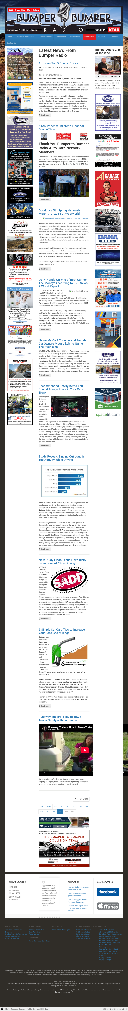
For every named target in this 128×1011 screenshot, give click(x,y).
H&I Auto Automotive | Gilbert (109, 938)
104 (80, 806)
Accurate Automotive (106, 930)
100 (55, 806)
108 (53, 812)
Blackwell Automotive (36, 930)
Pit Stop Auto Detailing (83, 938)
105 (86, 806)
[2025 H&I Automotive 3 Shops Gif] (108, 329)
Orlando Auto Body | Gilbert (108, 949)
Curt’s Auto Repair (35, 932)
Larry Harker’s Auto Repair (61, 930)
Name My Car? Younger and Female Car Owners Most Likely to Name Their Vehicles (62, 344)
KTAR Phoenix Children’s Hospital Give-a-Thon (61, 127)
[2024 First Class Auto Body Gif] (108, 220)
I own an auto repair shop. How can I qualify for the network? (78, 908)
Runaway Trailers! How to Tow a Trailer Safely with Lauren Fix (60, 718)
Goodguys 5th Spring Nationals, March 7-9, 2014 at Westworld (60, 212)
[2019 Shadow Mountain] (20, 64)
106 (41, 812)
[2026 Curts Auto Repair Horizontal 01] (108, 112)
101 (61, 806)
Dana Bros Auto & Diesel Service (110, 934)
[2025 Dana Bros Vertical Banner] (108, 249)
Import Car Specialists (12, 938)
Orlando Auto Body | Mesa (108, 951)
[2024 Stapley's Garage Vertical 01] (20, 270)
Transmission (61, 37)
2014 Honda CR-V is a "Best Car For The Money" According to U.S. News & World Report (63, 283)
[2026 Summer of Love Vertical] (20, 341)
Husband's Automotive (84, 934)
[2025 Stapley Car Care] (20, 236)
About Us (102, 37)
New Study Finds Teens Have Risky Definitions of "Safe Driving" (62, 561)
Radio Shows (75, 37)
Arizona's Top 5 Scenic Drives (58, 63)
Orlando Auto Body (82, 936)
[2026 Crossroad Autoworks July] (20, 167)
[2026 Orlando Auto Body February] (20, 375)
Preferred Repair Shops (25, 37)
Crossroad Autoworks (83, 930)
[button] (39, 917)
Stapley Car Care (105, 958)
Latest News (89, 37)
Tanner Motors (34, 934)
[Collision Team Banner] (64, 848)
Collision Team (46, 37)
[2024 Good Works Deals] (108, 288)
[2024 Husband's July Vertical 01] (108, 367)
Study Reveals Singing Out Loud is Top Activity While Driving (62, 458)
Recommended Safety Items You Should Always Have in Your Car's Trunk (61, 389)
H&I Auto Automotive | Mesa (108, 940)
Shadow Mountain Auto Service (16, 934)
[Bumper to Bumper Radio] (64, 18)
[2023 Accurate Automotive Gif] (20, 98)
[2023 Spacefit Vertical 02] (108, 404)
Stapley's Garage (105, 960)
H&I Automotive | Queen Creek (109, 943)
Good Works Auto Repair (107, 936)
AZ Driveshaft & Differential (108, 932)
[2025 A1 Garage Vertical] (108, 189)
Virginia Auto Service (12, 936)
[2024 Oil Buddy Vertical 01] (20, 203)
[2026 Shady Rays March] (20, 409)
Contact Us (11, 43)
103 (74, 806)
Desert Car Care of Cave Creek (39, 941)
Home (9, 37)
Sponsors (114, 37)
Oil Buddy (102, 947)
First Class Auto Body (83, 932)
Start (42, 806)
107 (47, 812)
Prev (49, 806)
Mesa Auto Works (105, 945)
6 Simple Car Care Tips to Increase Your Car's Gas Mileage (62, 631)
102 (67, 806)
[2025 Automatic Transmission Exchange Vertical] (20, 132)
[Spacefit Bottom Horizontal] (64, 823)
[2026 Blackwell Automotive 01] (108, 151)
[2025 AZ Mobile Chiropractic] (20, 305)
